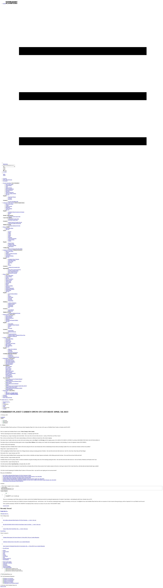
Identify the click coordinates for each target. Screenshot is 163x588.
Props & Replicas (9, 190)
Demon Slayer (11, 243)
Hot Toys (10, 199)
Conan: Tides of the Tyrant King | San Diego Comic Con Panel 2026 (17, 477)
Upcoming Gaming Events (13, 357)
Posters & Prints (9, 316)
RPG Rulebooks (9, 345)
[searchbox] (9, 165)
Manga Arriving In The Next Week (15, 248)
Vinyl (7, 186)
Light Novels (10, 246)
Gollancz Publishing (12, 303)
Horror (7, 284)
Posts (4, 406)
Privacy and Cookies (7, 561)
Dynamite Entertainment (10, 373)
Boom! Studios (9, 374)
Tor (9, 307)
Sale (6, 391)
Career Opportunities (7, 567)
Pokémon (10, 350)
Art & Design (8, 282)
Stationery (8, 319)
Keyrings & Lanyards (12, 273)
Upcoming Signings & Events (14, 225)
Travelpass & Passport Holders (12, 320)
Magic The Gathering (12, 349)
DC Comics (8, 367)
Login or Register (4, 490)
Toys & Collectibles (7, 183)
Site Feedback (6, 559)
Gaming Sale (10, 355)
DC (9, 214)
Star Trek (10, 298)
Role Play (8, 191)
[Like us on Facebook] (8, 580)
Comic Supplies (9, 208)
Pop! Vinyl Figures (12, 197)
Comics (7, 205)
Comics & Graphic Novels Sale (14, 223)
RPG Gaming (8, 344)
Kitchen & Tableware (12, 336)
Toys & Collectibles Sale (13, 201)
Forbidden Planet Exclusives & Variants (16, 212)
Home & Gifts (6, 314)
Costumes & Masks (9, 255)
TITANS (10, 198)
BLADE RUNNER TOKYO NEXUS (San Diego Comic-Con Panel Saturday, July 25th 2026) (22, 476)
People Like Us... (5, 399)
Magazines (8, 207)
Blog (4, 553)
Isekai (9, 232)
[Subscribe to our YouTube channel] (11, 583)
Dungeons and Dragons (13, 352)
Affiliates (3, 425)
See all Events (6, 548)
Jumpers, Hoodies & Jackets (11, 253)
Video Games (8, 281)
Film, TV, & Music (9, 278)
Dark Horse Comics (10, 371)
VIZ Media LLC (9, 375)
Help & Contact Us (7, 558)
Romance (10, 237)
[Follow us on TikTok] (8, 578)
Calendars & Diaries (12, 334)
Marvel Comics (9, 366)
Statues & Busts (9, 187)
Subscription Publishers (10, 361)
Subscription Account (10, 360)
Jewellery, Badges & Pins (13, 270)
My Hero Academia (12, 245)
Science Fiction (11, 239)
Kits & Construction (10, 188)
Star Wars (10, 262)
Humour (7, 283)
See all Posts (3, 531)
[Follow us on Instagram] (8, 579)
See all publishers (9, 376)
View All (7, 194)
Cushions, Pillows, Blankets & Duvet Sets (16, 335)
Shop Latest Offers (9, 184)
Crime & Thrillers (9, 285)
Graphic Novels (9, 206)
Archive (4, 408)
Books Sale (10, 311)
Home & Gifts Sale (12, 331)
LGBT (9, 233)
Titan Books (10, 306)
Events (4, 405)
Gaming (4, 337)
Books (4, 274)
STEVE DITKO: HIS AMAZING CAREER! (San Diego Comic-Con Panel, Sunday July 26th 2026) (23, 478)
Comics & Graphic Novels (8, 202)
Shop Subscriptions (9, 359)
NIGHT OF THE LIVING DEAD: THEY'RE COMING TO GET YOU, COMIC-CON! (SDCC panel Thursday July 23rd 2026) (29, 479)
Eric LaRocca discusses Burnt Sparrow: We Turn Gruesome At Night (17, 475)
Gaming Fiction (9, 280)
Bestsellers (10, 354)
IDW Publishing (9, 372)
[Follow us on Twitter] (8, 581)
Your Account (6, 551)
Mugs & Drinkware (9, 318)
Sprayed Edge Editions (12, 293)
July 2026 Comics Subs (13, 220)
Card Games (8, 342)
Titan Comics (8, 369)
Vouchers (5, 178)
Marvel (9, 213)
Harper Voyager (11, 304)
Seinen (9, 235)
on (12, 392)
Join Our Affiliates (6, 566)
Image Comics (8, 368)
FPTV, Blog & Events (7, 179)
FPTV (4, 403)
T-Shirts (7, 252)
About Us (5, 564)
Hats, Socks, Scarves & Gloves (14, 269)
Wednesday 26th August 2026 (14, 216)
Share (2, 418)
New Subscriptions (9, 363)
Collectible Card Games (10, 343)
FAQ (4, 552)
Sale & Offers (6, 390)
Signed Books (11, 309)
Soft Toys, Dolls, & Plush (11, 193)
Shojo (9, 236)
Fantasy (9, 240)
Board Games (8, 341)
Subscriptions (5, 358)
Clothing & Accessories (8, 250)
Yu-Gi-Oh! (10, 351)
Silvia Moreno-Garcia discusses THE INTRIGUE (13, 481)
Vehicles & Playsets (9, 192)
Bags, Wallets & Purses (13, 271)
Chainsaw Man (11, 244)
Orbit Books (10, 305)
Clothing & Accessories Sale (14, 267)
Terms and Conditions (7, 562)
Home (4, 550)
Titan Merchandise (12, 260)
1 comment (3, 417)
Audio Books (8, 290)
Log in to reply (6, 505)
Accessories (8, 254)
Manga (4, 226)
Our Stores (5, 180)
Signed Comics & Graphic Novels (15, 222)
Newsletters (5, 556)
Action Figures (9, 185)
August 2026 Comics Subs (13, 218)
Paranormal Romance (10, 289)
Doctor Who (10, 261)
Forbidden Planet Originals (13, 259)
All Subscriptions (9, 364)
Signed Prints (10, 330)
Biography (8, 286)
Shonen (9, 231)
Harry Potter (10, 297)
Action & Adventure (12, 238)
